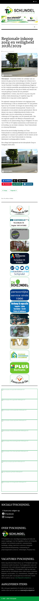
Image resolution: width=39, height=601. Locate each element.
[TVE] (19, 332)
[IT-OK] (19, 295)
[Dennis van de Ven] (19, 368)
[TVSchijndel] (19, 10)
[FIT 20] (19, 222)
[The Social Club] (19, 307)
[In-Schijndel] (19, 271)
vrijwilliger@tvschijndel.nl (23, 578)
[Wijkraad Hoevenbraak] (19, 344)
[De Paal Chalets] (19, 320)
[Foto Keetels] (19, 283)
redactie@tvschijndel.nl (27, 590)
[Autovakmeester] (19, 247)
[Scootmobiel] (19, 210)
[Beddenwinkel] (19, 259)
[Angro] (19, 235)
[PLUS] (19, 356)
